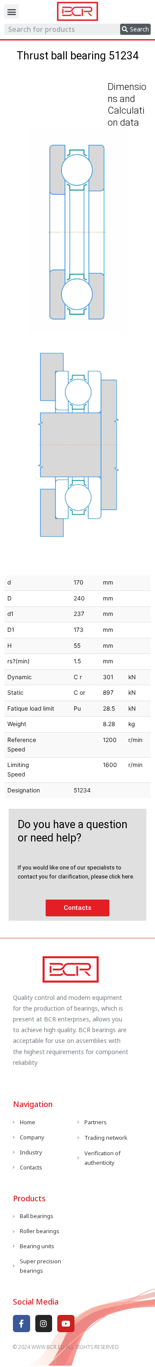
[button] (11, 11)
